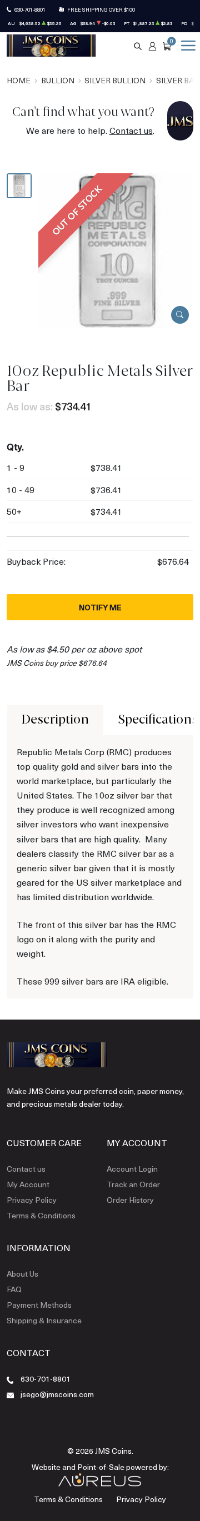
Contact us (131, 130)
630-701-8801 (30, 9)
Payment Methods (39, 1304)
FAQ (14, 1289)
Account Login (132, 1168)
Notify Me (100, 607)
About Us (22, 1273)
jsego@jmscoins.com (57, 1394)
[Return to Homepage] (51, 45)
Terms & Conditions (41, 1215)
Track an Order (133, 1184)
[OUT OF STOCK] (115, 249)
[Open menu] (186, 46)
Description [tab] (55, 719)
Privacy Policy (32, 1199)
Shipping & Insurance (44, 1320)
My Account (28, 1184)
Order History (130, 1199)
